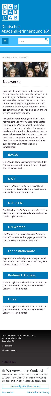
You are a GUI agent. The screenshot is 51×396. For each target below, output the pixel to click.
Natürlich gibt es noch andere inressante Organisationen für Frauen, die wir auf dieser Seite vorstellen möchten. (25, 285)
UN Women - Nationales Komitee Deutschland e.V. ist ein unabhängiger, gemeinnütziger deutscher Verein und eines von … (24, 237)
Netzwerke (25, 57)
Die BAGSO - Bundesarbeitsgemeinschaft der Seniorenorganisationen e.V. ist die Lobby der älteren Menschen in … (25, 165)
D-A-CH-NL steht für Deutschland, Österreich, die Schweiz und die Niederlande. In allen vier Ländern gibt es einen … (25, 213)
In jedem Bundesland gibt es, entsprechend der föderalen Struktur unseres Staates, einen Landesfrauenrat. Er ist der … (25, 261)
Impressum (7, 392)
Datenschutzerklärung (38, 392)
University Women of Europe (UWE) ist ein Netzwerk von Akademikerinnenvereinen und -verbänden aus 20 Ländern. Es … (25, 189)
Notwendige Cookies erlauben (25, 386)
